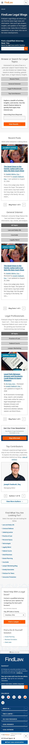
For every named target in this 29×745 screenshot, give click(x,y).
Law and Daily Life (8, 525)
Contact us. (19, 673)
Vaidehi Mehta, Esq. (12, 174)
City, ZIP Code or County (11, 611)
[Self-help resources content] (26, 719)
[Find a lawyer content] (26, 714)
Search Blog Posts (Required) (13, 114)
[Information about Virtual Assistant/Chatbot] (14, 738)
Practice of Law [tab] (14, 338)
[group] (14, 175)
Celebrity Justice (7, 532)
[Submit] (26, 687)
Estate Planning (7, 558)
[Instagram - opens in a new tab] (19, 697)
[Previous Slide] (5, 204)
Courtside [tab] (14, 235)
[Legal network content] (26, 729)
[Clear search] (23, 615)
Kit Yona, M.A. (10, 384)
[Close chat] (26, 736)
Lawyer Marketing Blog (9, 566)
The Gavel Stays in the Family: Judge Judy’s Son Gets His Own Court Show (14, 168)
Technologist (6, 543)
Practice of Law (7, 536)
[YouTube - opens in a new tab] (8, 697)
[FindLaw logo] (9, 2)
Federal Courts (7, 551)
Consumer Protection (9, 577)
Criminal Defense (7, 528)
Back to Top (15, 652)
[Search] (26, 2)
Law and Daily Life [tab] (14, 230)
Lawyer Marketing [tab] (14, 348)
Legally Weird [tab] (14, 240)
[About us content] (26, 708)
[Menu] (2, 2)
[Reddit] (25, 697)
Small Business (7, 555)
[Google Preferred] (2, 702)
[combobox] (14, 615)
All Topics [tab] (14, 225)
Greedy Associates (8, 569)
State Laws (8, 642)
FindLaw (3, 9)
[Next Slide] (24, 204)
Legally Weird (6, 547)
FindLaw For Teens (8, 573)
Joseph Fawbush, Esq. (13, 386)
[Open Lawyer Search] (14, 48)
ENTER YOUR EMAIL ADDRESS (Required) (12, 684)
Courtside (5, 562)
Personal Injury (7, 540)
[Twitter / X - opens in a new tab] (14, 697)
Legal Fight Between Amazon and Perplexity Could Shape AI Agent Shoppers (13, 377)
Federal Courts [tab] (14, 343)
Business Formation (11, 639)
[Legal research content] (26, 724)
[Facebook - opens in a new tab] (2, 697)
